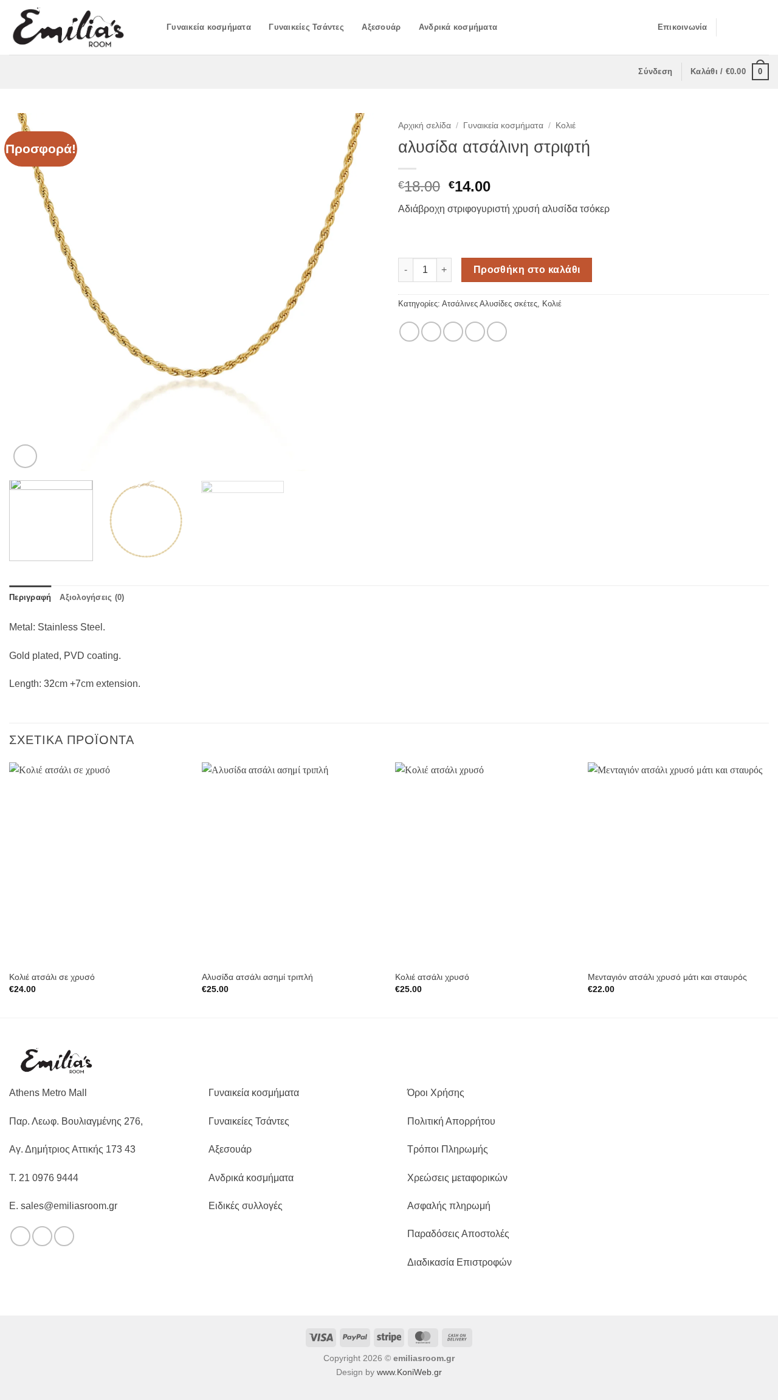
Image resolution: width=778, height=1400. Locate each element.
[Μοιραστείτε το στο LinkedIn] (497, 332)
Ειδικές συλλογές (245, 1206)
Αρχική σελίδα (424, 125)
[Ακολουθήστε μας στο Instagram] (745, 27)
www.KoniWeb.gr (409, 1372)
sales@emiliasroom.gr (69, 1206)
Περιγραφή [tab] (30, 597)
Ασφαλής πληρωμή (449, 1206)
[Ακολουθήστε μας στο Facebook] (729, 27)
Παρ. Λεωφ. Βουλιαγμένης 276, (76, 1121)
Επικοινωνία (682, 27)
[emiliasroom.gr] (69, 27)
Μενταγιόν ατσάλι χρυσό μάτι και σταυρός (667, 977)
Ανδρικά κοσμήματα (458, 27)
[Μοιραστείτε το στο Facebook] (409, 332)
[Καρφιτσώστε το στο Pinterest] (475, 332)
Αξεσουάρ (381, 27)
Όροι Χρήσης (435, 1093)
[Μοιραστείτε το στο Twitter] (431, 332)
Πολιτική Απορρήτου (451, 1121)
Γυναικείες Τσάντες (306, 27)
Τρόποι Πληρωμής (447, 1149)
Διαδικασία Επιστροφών (459, 1262)
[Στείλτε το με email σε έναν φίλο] (453, 332)
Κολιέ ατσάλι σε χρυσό (52, 977)
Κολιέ (566, 125)
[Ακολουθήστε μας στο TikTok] (761, 27)
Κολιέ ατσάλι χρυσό (432, 977)
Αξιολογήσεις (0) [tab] (92, 597)
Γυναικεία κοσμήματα (209, 27)
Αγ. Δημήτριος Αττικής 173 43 (72, 1149)
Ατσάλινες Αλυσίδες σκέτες (489, 303)
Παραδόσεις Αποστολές (458, 1234)
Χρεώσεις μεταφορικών (457, 1178)
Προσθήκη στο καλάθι (526, 269)
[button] (153, 27)
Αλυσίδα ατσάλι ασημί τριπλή (257, 977)
